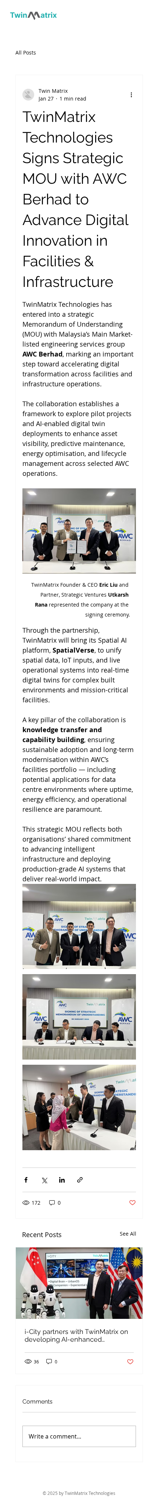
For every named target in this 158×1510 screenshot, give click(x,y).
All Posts (25, 52)
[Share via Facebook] (25, 1179)
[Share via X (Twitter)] (43, 1179)
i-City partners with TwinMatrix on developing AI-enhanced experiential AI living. (76, 1335)
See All (128, 1233)
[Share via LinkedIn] (61, 1179)
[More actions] (131, 94)
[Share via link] (79, 1179)
